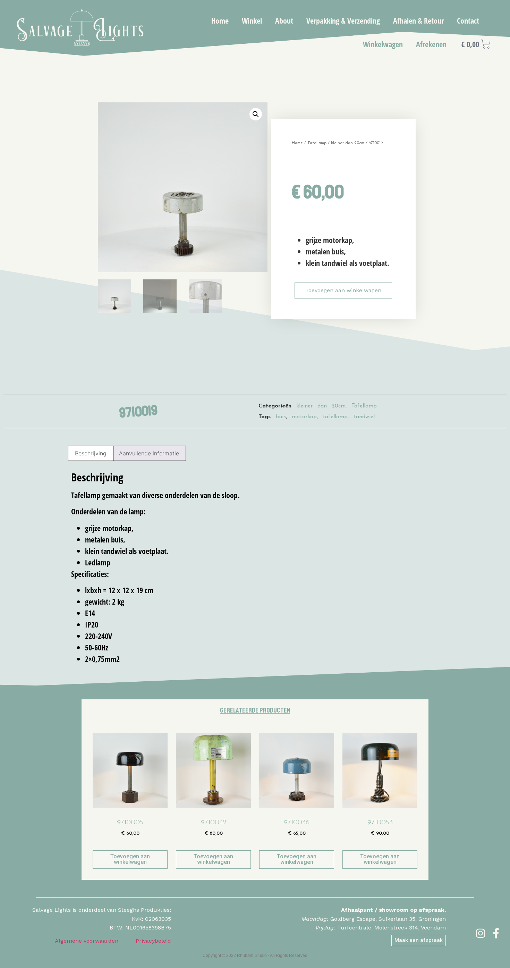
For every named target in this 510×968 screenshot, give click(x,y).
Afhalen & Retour (418, 20)
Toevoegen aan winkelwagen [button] (130, 859)
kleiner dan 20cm (347, 143)
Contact (468, 20)
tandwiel (364, 417)
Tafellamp (316, 143)
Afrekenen (431, 44)
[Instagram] (480, 933)
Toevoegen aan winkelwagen (343, 290)
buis (280, 417)
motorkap (304, 417)
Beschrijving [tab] (91, 453)
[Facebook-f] (496, 933)
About (284, 20)
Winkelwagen (383, 44)
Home (220, 20)
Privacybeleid (153, 940)
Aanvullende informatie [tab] (149, 453)
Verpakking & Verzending (343, 20)
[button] (255, 114)
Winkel (252, 20)
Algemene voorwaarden (86, 940)
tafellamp (335, 417)
